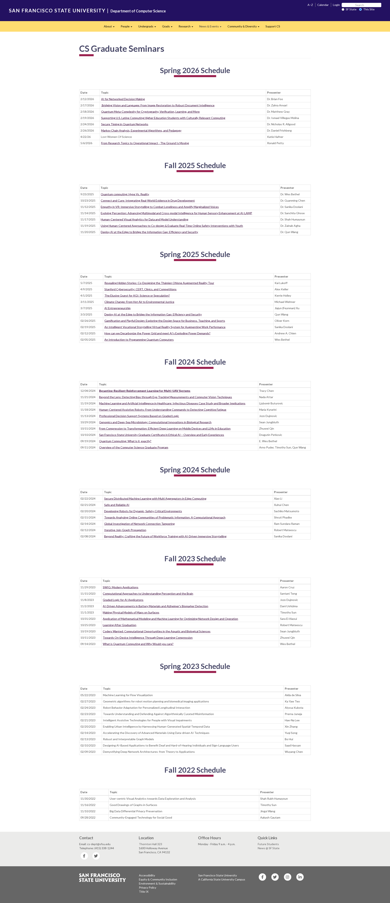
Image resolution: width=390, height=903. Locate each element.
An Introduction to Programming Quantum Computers (139, 339)
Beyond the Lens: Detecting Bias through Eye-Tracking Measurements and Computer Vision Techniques (165, 397)
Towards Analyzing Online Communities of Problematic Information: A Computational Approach (164, 517)
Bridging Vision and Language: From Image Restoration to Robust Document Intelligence (157, 105)
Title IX (143, 891)
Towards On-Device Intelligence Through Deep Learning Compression (148, 637)
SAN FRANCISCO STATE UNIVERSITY (57, 10)
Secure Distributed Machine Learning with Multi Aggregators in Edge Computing (155, 498)
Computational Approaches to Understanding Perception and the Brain (148, 593)
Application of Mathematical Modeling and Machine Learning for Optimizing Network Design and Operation (170, 618)
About (111, 27)
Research (187, 27)
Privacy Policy (147, 887)
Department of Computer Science (138, 11)
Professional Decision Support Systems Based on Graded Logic (139, 416)
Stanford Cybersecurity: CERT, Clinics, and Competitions (140, 289)
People (128, 27)
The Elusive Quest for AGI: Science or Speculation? (137, 295)
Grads (169, 27)
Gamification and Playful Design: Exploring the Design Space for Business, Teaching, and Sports (164, 320)
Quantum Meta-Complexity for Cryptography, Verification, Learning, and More (150, 111)
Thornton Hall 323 (150, 844)
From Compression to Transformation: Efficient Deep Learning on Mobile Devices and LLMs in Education (165, 428)
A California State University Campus (221, 879)
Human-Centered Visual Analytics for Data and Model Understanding (144, 219)
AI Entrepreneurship (117, 308)
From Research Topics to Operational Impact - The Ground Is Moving (145, 143)
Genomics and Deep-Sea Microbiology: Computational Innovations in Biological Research (155, 422)
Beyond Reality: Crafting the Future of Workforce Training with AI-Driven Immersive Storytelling (165, 536)
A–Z (310, 4)
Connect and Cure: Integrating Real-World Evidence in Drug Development (148, 200)
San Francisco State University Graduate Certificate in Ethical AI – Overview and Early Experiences (161, 434)
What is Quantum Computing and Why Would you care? (138, 644)
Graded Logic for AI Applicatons (123, 600)
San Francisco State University (217, 875)
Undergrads (148, 27)
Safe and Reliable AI (116, 505)
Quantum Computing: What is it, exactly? (125, 441)
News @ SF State (269, 848)
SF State (351, 9)
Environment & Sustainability (157, 883)
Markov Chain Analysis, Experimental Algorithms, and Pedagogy (141, 130)
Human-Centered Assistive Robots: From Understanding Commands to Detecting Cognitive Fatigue (162, 409)
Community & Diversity (245, 27)
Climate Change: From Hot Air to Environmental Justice (139, 302)
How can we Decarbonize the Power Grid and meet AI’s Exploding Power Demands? (157, 333)
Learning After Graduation (119, 625)
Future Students (268, 844)
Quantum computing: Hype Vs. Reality (125, 194)
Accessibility (147, 875)
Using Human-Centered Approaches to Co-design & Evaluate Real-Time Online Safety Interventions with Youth (172, 225)
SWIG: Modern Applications (120, 587)
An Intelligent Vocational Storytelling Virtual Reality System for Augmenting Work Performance (164, 327)
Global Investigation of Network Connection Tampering (139, 523)
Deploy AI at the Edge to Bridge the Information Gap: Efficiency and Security (149, 232)
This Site (369, 9)
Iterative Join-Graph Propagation (125, 530)
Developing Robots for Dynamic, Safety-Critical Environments (143, 511)
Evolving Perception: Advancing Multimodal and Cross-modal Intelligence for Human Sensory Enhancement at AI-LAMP (176, 213)
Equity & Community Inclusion (158, 879)
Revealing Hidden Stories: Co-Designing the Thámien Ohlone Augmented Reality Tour (159, 283)
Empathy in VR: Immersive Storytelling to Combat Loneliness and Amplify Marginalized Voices (160, 206)
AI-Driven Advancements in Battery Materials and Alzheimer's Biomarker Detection (155, 606)
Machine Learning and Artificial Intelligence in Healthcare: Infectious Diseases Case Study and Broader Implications (172, 403)
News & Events (211, 27)
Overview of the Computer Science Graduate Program (133, 447)
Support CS (272, 26)
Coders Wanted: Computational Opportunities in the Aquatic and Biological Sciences (156, 631)
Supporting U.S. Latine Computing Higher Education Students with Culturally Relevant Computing (163, 118)
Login (336, 4)
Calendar (323, 4)
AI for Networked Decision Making (123, 99)
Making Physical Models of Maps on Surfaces (131, 612)
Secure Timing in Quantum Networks (124, 124)
